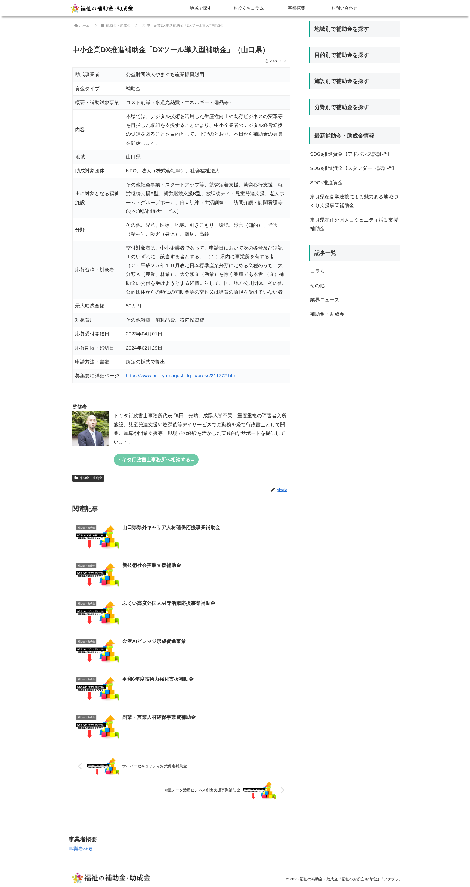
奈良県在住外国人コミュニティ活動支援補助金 (354, 224)
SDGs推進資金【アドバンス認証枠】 (351, 154)
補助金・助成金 (90, 478)
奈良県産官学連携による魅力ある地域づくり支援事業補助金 (354, 201)
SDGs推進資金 (326, 182)
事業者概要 (81, 849)
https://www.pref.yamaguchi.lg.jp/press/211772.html (181, 375)
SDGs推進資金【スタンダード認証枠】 (353, 168)
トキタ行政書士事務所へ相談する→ (156, 459)
